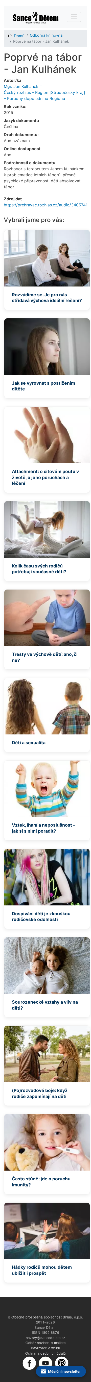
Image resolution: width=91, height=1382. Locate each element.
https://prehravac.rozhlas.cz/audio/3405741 (45, 204)
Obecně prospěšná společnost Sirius (41, 1316)
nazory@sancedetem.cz (45, 1337)
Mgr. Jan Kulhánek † (23, 86)
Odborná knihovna (46, 35)
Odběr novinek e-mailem (45, 1342)
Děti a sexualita (29, 742)
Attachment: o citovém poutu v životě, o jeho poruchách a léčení (45, 477)
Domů (19, 36)
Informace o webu (45, 1347)
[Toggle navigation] (74, 17)
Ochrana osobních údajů (45, 1353)
